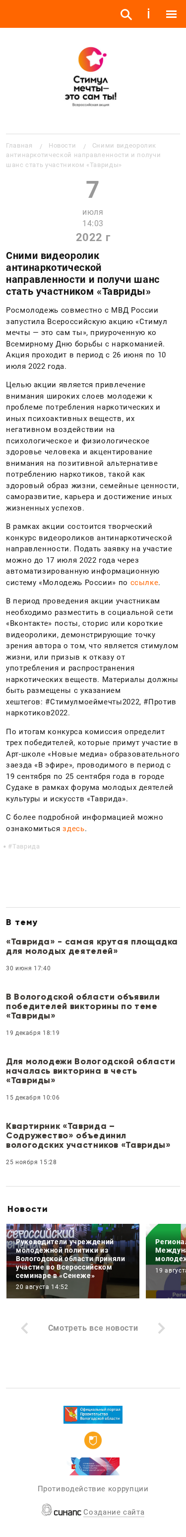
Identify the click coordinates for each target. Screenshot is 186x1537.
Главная (19, 145)
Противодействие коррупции (93, 1488)
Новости (62, 145)
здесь (73, 828)
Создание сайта (113, 1512)
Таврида (26, 846)
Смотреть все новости (93, 1328)
